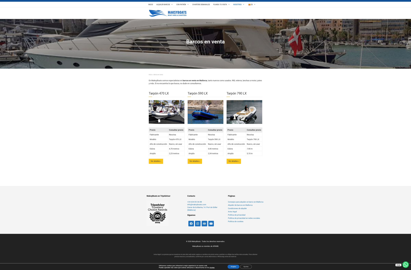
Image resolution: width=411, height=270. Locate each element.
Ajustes (246, 267)
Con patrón (181, 4)
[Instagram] (198, 223)
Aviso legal (232, 212)
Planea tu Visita (220, 4)
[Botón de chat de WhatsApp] (405, 264)
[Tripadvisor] (204, 223)
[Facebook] (191, 223)
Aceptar (233, 267)
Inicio (150, 4)
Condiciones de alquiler (237, 208)
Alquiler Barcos (163, 4)
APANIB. (216, 246)
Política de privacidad (236, 215)
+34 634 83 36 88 (194, 202)
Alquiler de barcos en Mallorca (240, 205)
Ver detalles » (156, 161)
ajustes (212, 268)
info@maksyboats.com (196, 204)
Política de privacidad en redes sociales (244, 218)
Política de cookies (235, 221)
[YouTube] (211, 223)
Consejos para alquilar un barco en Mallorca (245, 202)
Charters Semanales (201, 4)
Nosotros (237, 4)
